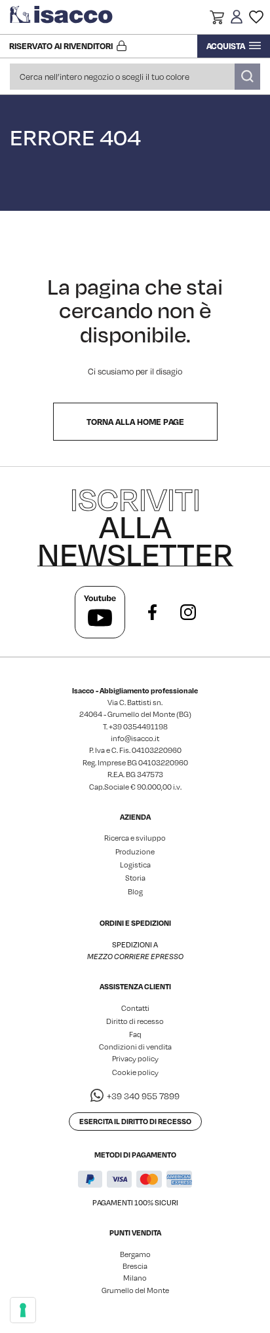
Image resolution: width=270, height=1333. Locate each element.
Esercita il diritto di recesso (135, 1121)
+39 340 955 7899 (143, 1096)
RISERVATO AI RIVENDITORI (61, 46)
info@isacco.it (135, 738)
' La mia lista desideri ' (256, 17)
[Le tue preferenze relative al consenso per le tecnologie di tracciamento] (22, 1310)
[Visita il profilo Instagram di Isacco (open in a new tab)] (188, 612)
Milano (135, 1278)
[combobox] (135, 77)
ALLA (135, 526)
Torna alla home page (135, 421)
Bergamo (135, 1254)
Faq (135, 1034)
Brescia (135, 1266)
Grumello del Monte (135, 1290)
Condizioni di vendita (135, 1046)
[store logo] (62, 17)
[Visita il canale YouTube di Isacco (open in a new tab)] (100, 612)
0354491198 (145, 726)
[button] (217, 19)
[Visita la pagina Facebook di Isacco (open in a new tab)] (153, 612)
